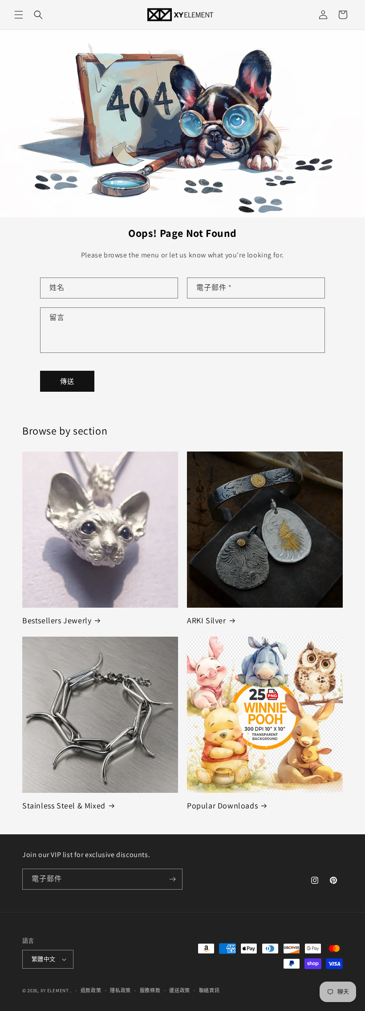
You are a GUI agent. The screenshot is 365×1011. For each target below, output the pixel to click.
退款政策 (91, 990)
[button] (18, 15)
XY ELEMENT (55, 990)
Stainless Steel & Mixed (63, 805)
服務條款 (150, 990)
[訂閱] (172, 879)
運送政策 (179, 990)
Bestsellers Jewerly (56, 620)
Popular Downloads (222, 805)
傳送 (67, 381)
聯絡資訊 (209, 990)
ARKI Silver (206, 620)
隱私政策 (120, 990)
